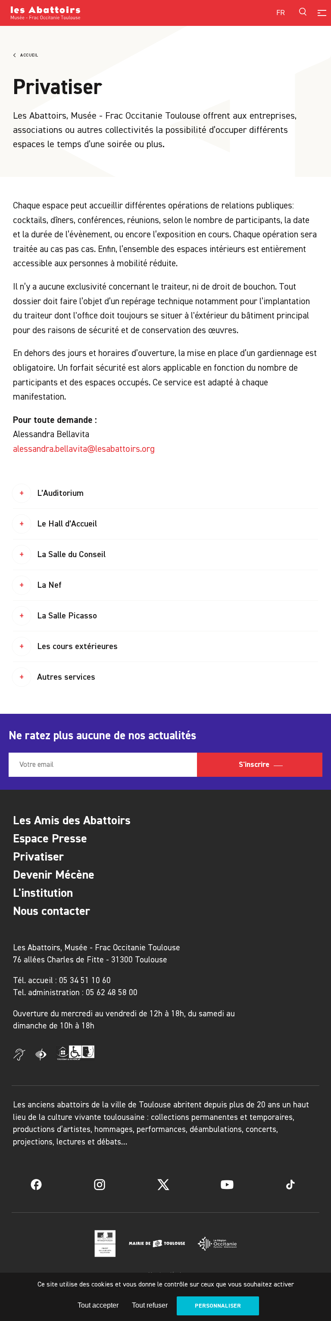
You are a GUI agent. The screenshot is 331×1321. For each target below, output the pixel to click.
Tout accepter (98, 1305)
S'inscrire (255, 764)
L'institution (43, 893)
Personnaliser (218, 1306)
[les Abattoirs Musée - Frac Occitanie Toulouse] (88, 12)
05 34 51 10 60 (85, 980)
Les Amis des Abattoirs (72, 820)
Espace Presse (50, 838)
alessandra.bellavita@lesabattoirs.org (84, 449)
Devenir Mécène (53, 875)
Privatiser (38, 856)
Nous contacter (51, 911)
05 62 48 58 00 (111, 992)
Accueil (29, 55)
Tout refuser (150, 1305)
